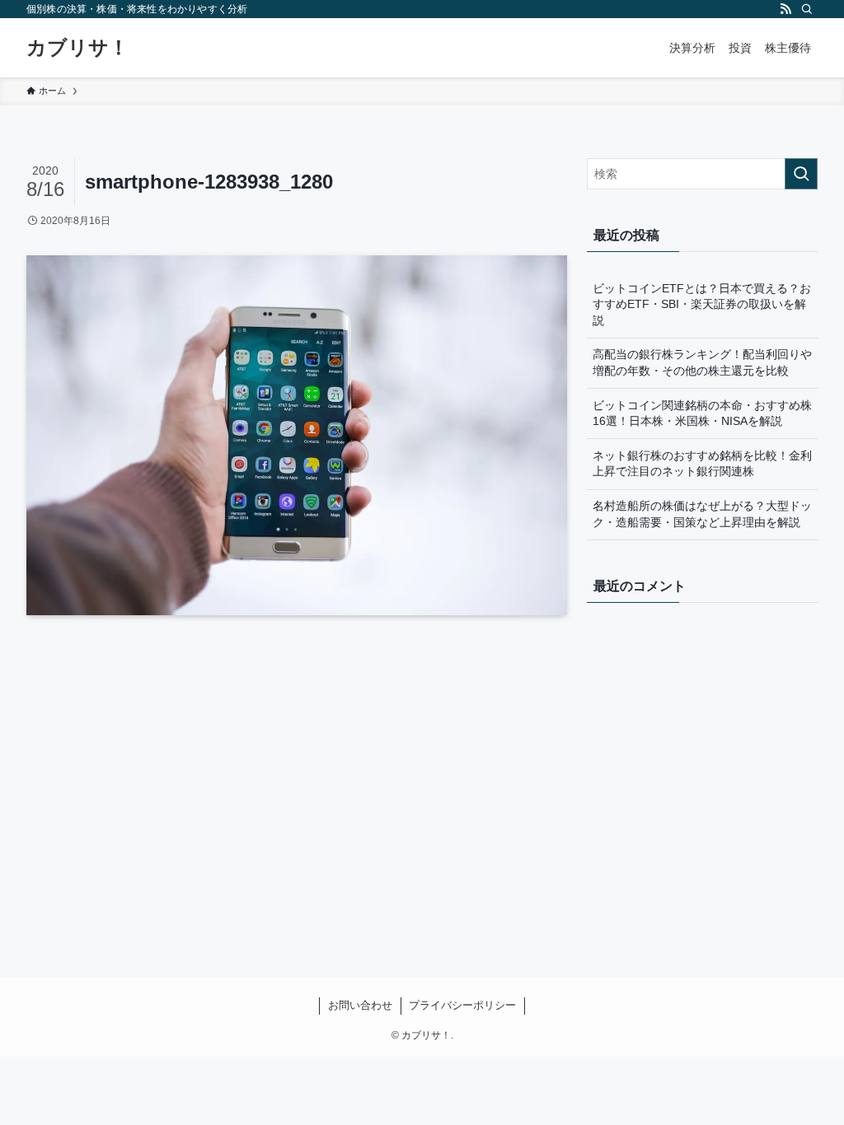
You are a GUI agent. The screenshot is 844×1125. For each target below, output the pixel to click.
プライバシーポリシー (462, 1005)
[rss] (785, 9)
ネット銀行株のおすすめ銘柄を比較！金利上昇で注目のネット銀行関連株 (702, 463)
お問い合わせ (360, 1005)
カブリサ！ (77, 48)
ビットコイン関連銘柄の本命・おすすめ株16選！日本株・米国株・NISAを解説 (702, 413)
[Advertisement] (297, 783)
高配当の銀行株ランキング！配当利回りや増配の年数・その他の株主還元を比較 (702, 362)
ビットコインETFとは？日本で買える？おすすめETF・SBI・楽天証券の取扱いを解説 (702, 304)
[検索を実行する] (801, 173)
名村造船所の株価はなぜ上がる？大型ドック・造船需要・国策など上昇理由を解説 (702, 514)
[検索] (807, 9)
